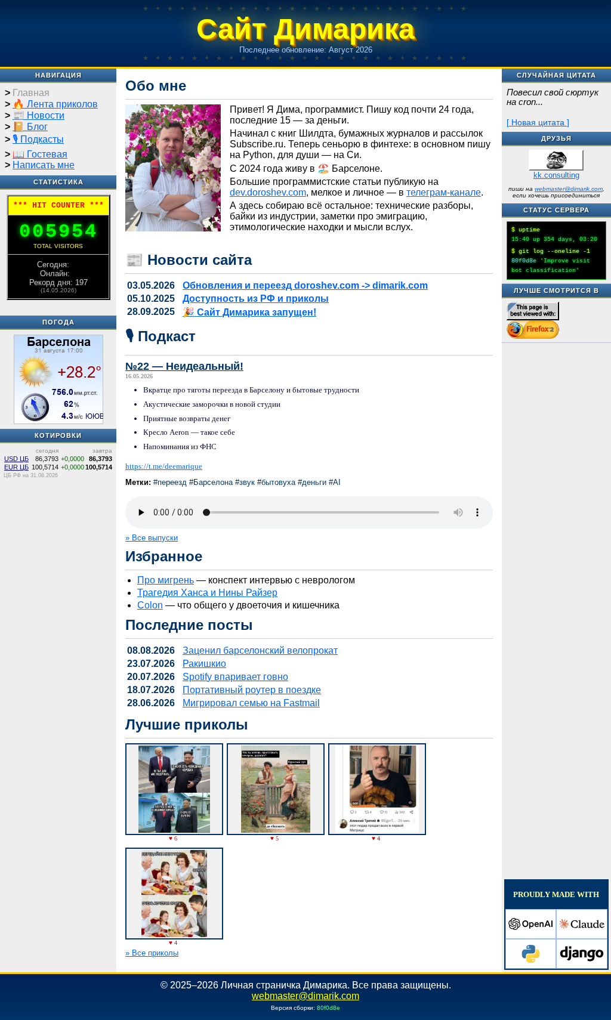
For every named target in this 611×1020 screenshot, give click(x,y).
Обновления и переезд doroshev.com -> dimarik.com (305, 285)
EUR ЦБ (16, 467)
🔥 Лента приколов (55, 104)
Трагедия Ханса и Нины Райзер (207, 593)
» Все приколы (151, 952)
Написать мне (44, 165)
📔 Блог (30, 127)
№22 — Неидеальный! (184, 366)
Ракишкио (204, 664)
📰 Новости (38, 115)
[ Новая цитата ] (538, 122)
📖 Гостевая (40, 154)
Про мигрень (165, 580)
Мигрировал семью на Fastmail (251, 703)
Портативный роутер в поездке (252, 690)
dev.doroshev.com (268, 192)
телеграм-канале (443, 192)
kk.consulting (556, 175)
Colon (150, 605)
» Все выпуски (151, 537)
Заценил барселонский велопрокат (260, 650)
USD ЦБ (16, 458)
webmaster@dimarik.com (569, 189)
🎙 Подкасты (38, 139)
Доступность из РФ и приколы (256, 298)
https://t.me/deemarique (163, 466)
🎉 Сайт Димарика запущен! (249, 312)
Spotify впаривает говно (235, 677)
